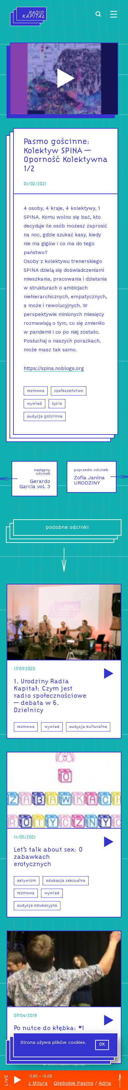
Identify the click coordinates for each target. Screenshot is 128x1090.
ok (102, 1045)
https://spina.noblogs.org (54, 368)
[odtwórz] (108, 674)
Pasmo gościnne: (57, 142)
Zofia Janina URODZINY (91, 477)
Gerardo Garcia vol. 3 (34, 479)
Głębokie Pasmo (64, 1083)
